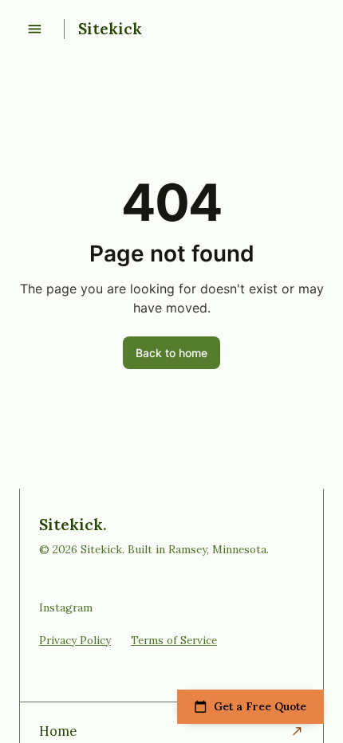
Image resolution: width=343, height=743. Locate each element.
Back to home (171, 353)
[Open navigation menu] (34, 29)
